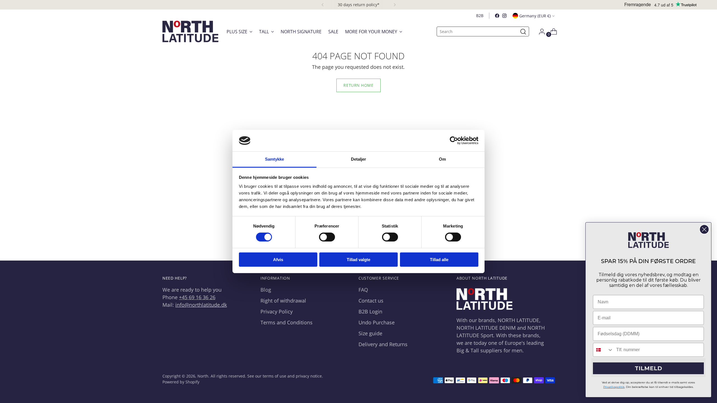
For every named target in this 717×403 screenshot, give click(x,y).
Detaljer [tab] (358, 159)
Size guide (370, 333)
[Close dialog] (704, 229)
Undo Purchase (376, 322)
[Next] (394, 5)
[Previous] (322, 5)
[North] (190, 31)
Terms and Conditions (286, 322)
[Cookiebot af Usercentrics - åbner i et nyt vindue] (453, 140)
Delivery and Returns (383, 344)
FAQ (363, 289)
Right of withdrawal (283, 300)
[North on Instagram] (504, 15)
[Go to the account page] (539, 31)
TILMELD (648, 368)
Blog (265, 289)
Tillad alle (439, 259)
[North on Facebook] (497, 15)
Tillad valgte (358, 259)
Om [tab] (442, 159)
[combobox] (603, 350)
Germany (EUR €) (535, 15)
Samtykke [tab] (274, 159)
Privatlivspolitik (614, 387)
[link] (648, 240)
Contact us (370, 300)
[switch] (327, 237)
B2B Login (370, 311)
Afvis (278, 259)
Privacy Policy (276, 311)
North (202, 376)
